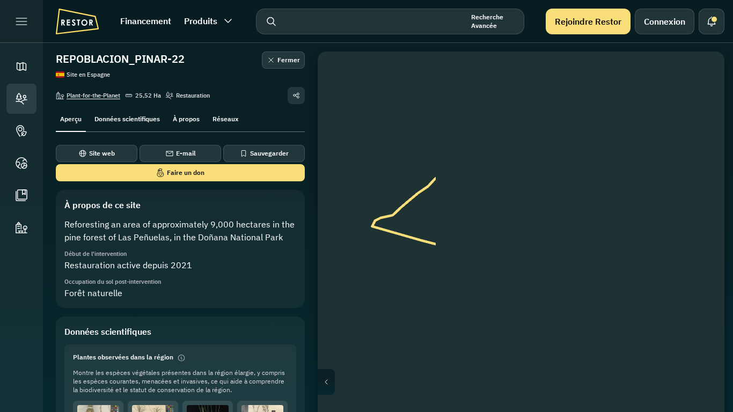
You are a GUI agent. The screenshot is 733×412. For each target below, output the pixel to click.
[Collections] (21, 195)
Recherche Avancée (487, 21)
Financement (145, 21)
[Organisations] (21, 227)
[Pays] (21, 163)
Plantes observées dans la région (123, 357)
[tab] (71, 118)
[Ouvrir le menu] (21, 21)
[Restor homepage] (77, 21)
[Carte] (21, 67)
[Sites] (21, 99)
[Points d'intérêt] (21, 131)
